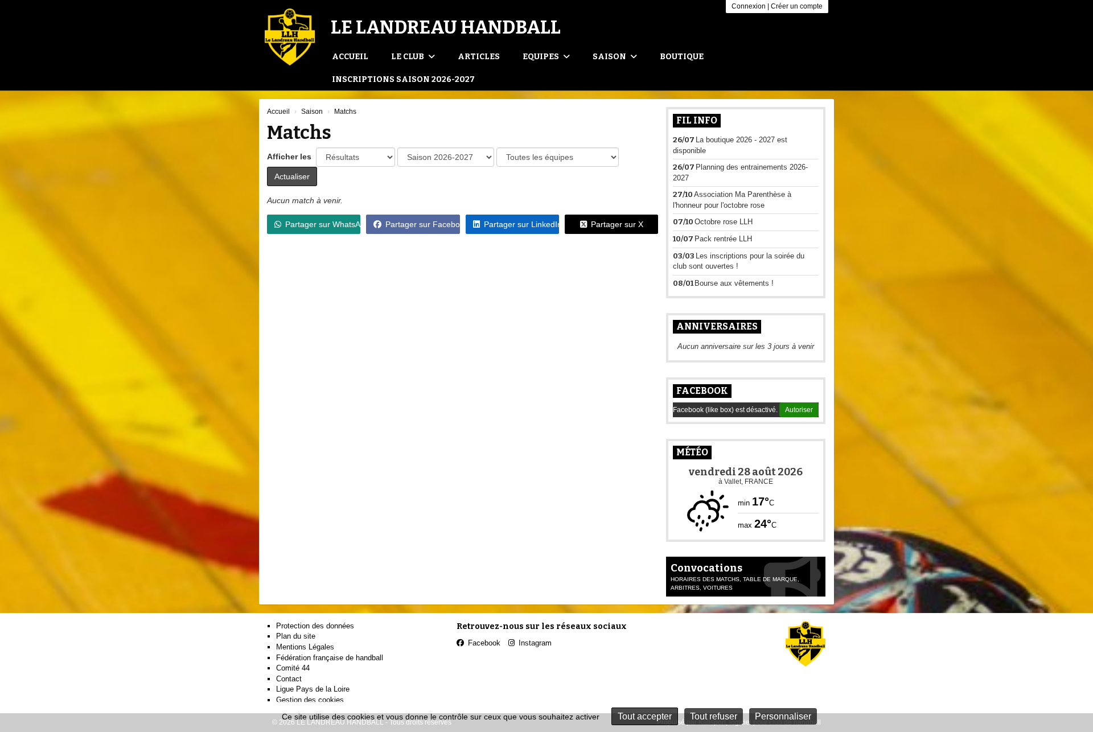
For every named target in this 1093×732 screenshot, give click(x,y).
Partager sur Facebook (422, 224)
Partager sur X (617, 224)
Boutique (682, 56)
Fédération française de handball (329, 657)
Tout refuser (713, 716)
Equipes (542, 56)
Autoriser (799, 410)
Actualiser (292, 176)
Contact (289, 679)
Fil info (696, 120)
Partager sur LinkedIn (521, 224)
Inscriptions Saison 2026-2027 (403, 79)
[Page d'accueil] (290, 37)
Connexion (749, 6)
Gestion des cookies (310, 700)
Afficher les (290, 156)
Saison (610, 56)
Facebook (702, 390)
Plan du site (295, 636)
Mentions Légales (305, 647)
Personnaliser (783, 716)
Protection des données (315, 626)
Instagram (535, 643)
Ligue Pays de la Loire (313, 689)
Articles (479, 56)
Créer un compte (797, 6)
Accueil (350, 56)
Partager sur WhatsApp (322, 224)
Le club (408, 56)
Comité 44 (293, 668)
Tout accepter (645, 716)
